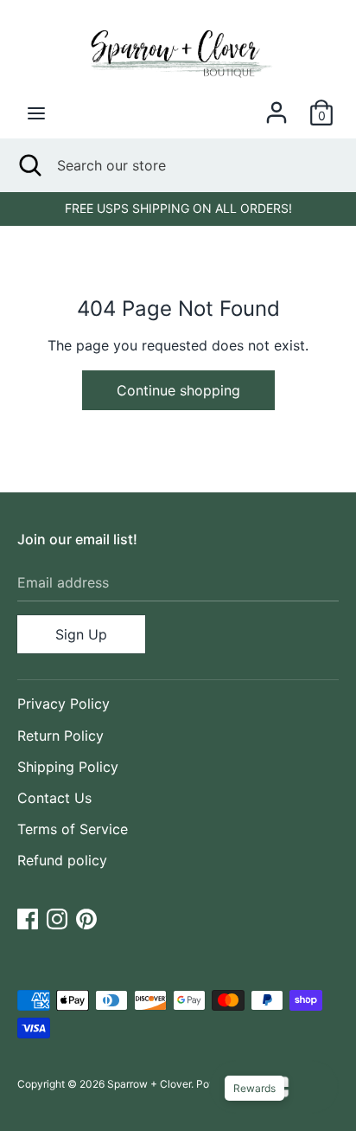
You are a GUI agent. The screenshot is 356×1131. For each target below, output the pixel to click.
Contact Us (54, 797)
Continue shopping (178, 390)
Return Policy (60, 735)
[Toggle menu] (36, 113)
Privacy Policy (63, 703)
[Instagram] (57, 917)
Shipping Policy (67, 766)
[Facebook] (27, 917)
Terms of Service (72, 829)
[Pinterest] (86, 917)
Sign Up (81, 634)
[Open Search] (28, 165)
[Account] (276, 105)
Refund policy (62, 860)
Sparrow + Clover (149, 1083)
